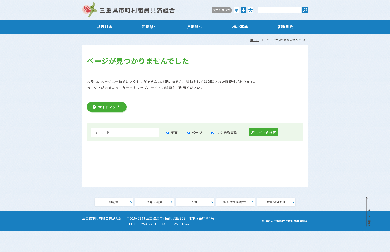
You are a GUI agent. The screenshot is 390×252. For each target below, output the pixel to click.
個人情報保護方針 (235, 202)
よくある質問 (227, 132)
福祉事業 (240, 26)
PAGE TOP (368, 212)
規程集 (113, 202)
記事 (174, 132)
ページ (197, 132)
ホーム (254, 40)
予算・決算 (154, 202)
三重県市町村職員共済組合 (128, 10)
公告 (195, 202)
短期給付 (150, 26)
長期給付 (195, 26)
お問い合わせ (276, 202)
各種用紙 (285, 26)
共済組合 (105, 26)
